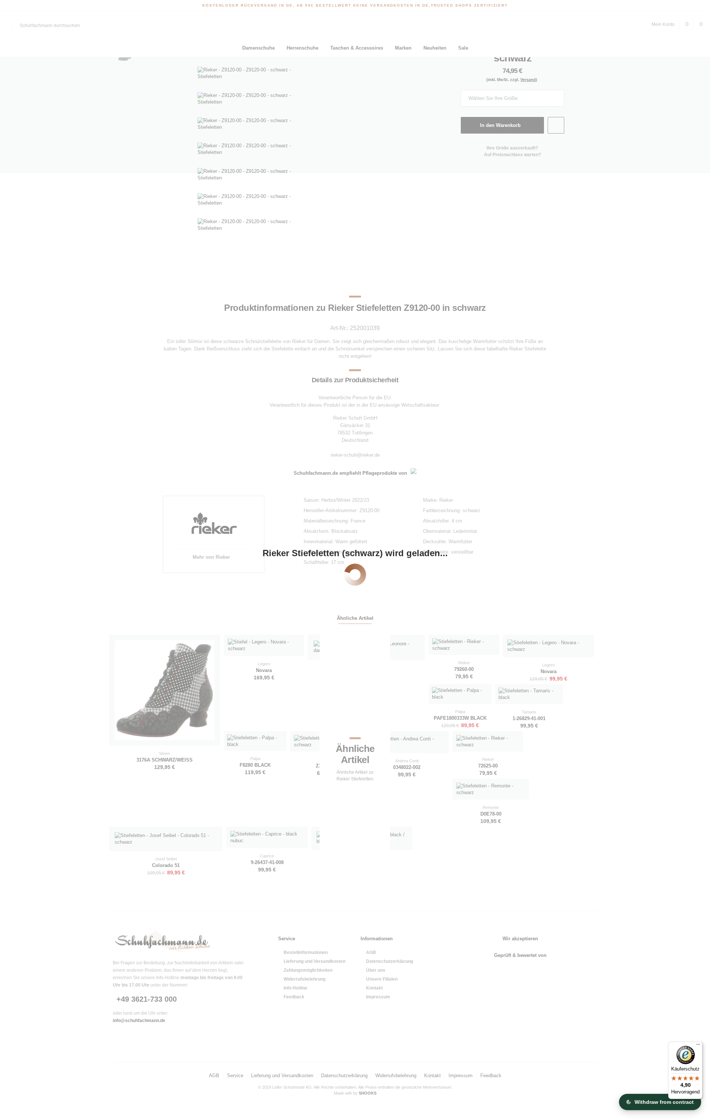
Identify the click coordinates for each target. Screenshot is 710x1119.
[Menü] (698, 1046)
